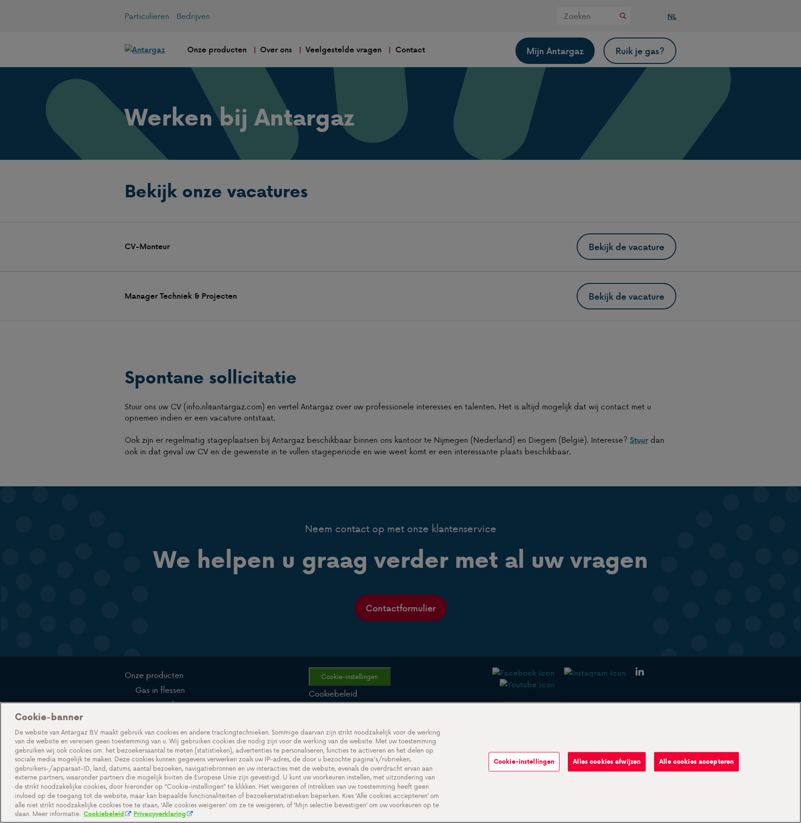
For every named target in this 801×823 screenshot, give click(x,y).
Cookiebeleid (103, 813)
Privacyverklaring (160, 813)
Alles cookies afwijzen (607, 761)
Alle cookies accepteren (696, 761)
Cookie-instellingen (524, 761)
